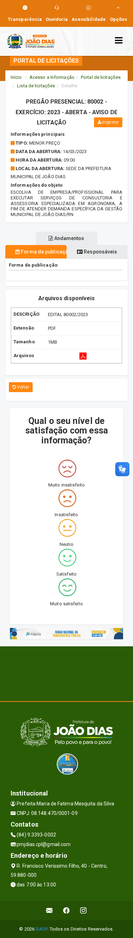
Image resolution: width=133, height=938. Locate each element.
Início (16, 77)
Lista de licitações (36, 85)
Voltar (22, 387)
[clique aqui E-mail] (49, 910)
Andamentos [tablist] (68, 238)
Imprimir (110, 122)
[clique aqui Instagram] (83, 910)
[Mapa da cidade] (66, 672)
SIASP (41, 929)
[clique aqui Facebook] (66, 910)
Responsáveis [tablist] (100, 252)
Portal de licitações (101, 77)
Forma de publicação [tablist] (43, 252)
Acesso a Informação (51, 77)
